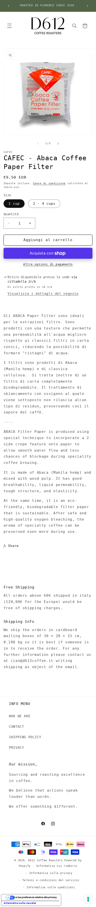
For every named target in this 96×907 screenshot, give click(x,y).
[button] (9, 26)
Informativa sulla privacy (50, 873)
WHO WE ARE (19, 716)
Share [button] (13, 546)
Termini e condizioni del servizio (50, 880)
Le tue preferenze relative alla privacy (36, 897)
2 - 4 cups (44, 203)
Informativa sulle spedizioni (51, 887)
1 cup (14, 203)
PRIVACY (16, 747)
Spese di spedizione (49, 183)
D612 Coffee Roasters (45, 860)
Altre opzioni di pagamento (48, 264)
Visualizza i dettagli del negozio (43, 293)
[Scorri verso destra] (58, 143)
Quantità (11, 214)
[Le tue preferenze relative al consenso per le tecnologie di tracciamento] (88, 899)
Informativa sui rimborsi (57, 865)
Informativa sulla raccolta (20, 903)
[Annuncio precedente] (8, 6)
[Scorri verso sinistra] (38, 143)
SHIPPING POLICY (25, 737)
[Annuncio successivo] (87, 6)
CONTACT (16, 726)
